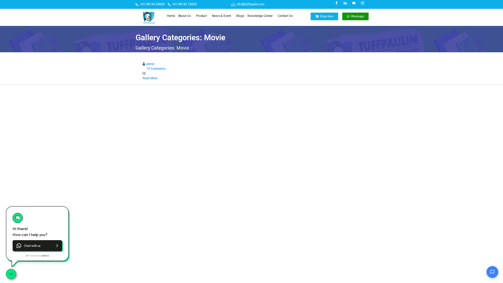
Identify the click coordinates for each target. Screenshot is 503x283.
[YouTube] (354, 3)
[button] (185, 15)
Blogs (240, 16)
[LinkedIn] (345, 3)
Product (201, 16)
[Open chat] (492, 272)
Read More (150, 78)
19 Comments (156, 69)
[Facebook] (337, 3)
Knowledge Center (260, 16)
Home (171, 16)
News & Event (221, 16)
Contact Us (285, 16)
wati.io (45, 255)
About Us (184, 16)
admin (150, 64)
